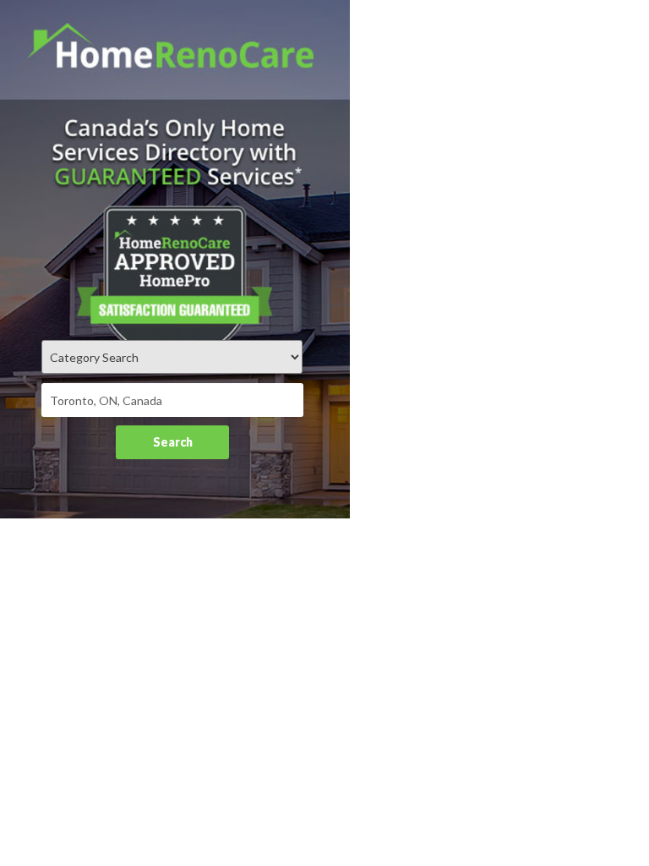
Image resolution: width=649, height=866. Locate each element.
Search (173, 442)
